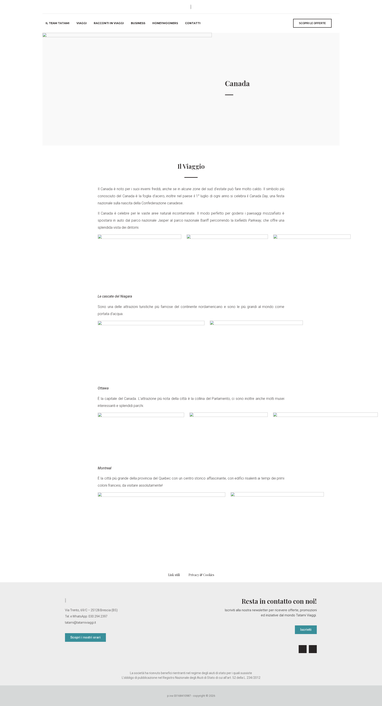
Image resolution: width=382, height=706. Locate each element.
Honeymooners (165, 23)
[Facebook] (303, 649)
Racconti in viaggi (109, 23)
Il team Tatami (57, 23)
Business (138, 23)
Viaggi (81, 23)
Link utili (174, 575)
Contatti (193, 23)
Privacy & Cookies (201, 575)
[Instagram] (313, 649)
